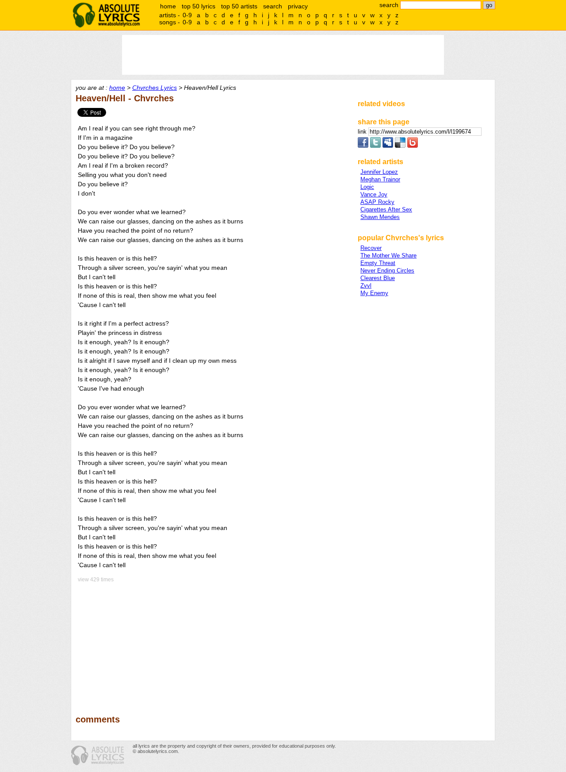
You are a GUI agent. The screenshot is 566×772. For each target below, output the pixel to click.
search (272, 6)
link (363, 131)
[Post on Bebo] (412, 145)
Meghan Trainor (380, 179)
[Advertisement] (212, 642)
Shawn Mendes (380, 217)
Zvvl (365, 285)
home (168, 6)
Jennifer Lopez (379, 172)
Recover (371, 248)
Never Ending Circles (387, 270)
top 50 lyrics (198, 6)
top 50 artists (239, 6)
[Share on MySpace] (387, 145)
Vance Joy (373, 194)
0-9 (187, 15)
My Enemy (374, 293)
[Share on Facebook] (363, 145)
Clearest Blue (377, 278)
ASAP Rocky (377, 202)
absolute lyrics (106, 15)
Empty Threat (377, 263)
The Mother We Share (388, 255)
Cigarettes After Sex (386, 209)
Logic (367, 187)
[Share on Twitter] (375, 145)
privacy (298, 6)
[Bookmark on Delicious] (400, 145)
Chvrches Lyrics (154, 87)
